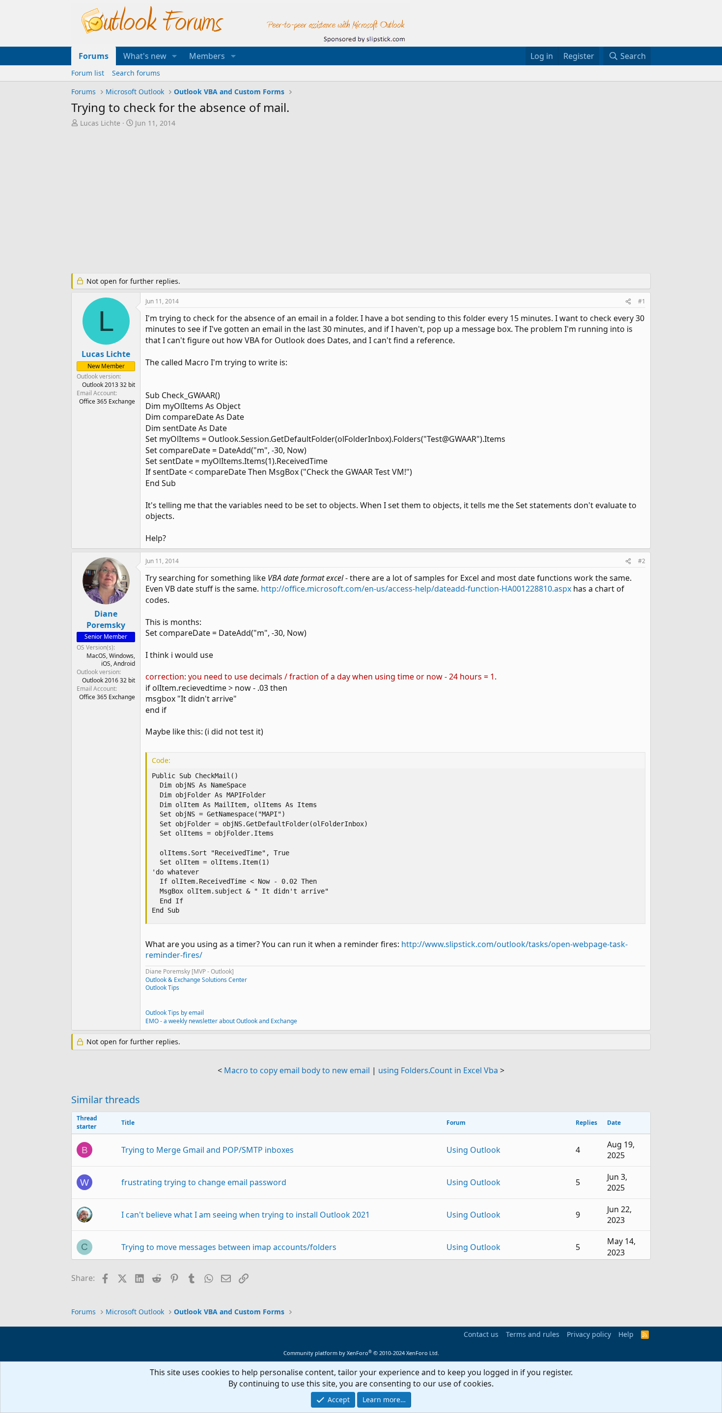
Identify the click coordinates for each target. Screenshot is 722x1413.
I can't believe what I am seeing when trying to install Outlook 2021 (245, 1214)
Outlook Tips (162, 987)
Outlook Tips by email (174, 1012)
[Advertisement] (309, 201)
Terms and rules (532, 1334)
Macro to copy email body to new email (297, 1070)
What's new (145, 56)
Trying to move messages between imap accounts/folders (228, 1247)
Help (626, 1334)
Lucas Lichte (100, 123)
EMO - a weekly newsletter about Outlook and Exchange (221, 1021)
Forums (94, 56)
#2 (641, 561)
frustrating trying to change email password (203, 1182)
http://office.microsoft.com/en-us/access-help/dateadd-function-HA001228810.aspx (416, 588)
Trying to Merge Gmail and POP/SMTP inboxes (207, 1149)
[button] (174, 56)
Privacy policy (589, 1334)
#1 (641, 301)
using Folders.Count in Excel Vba (438, 1070)
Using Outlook (473, 1149)
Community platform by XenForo (361, 1353)
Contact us (481, 1334)
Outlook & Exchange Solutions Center (196, 980)
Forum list (87, 73)
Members (207, 56)
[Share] (628, 301)
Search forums (136, 73)
